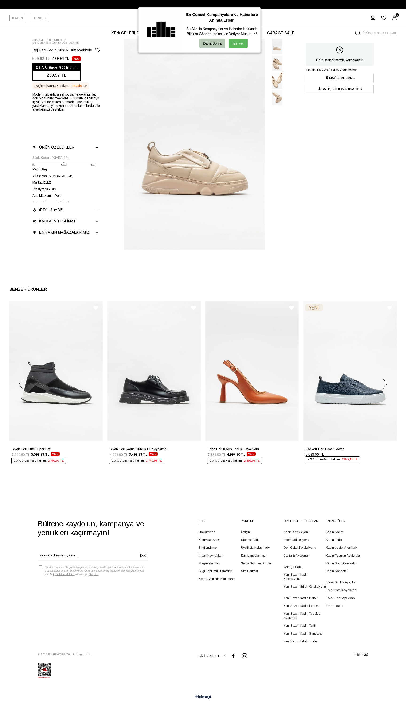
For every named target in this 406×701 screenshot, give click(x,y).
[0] (394, 18)
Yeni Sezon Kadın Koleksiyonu (296, 577)
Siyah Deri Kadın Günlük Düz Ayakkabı (139, 449)
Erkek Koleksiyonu (296, 540)
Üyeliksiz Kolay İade (255, 547)
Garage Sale (292, 567)
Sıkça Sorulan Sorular (256, 563)
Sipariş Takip (250, 540)
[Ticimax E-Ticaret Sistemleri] (203, 697)
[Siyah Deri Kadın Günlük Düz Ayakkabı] (154, 371)
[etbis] (44, 670)
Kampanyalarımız (253, 555)
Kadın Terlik (334, 540)
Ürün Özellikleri (57, 147)
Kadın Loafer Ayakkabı (342, 547)
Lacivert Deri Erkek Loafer (325, 449)
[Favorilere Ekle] (97, 51)
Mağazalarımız (209, 563)
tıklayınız (93, 574)
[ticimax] (361, 654)
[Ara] (357, 33)
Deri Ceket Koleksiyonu (300, 547)
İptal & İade (51, 210)
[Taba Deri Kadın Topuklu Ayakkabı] (252, 371)
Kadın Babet (334, 532)
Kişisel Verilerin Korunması (217, 579)
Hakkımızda (207, 532)
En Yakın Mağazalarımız (64, 232)
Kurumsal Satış (209, 540)
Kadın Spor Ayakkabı (341, 563)
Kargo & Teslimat (57, 221)
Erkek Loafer (334, 606)
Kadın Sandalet (336, 571)
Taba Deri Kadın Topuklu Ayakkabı (233, 449)
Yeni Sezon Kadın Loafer (301, 606)
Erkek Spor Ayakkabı (340, 598)
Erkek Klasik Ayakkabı (341, 590)
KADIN (17, 18)
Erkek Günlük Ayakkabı (342, 582)
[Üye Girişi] (372, 18)
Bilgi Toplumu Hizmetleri (215, 571)
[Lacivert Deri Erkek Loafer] (350, 371)
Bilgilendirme (208, 547)
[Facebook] (233, 656)
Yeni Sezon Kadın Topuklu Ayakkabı (302, 616)
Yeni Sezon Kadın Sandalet (303, 633)
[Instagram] (244, 656)
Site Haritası (249, 571)
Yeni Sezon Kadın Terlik (300, 625)
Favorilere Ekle (95, 307)
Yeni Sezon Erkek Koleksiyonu (305, 586)
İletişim (246, 532)
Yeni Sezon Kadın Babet (300, 598)
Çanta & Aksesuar (296, 555)
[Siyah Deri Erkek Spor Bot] (56, 371)
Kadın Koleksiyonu (296, 532)
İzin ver (238, 43)
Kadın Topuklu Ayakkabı (343, 555)
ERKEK (40, 18)
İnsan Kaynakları (210, 555)
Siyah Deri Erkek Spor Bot (31, 449)
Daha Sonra (212, 43)
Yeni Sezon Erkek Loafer (301, 641)
